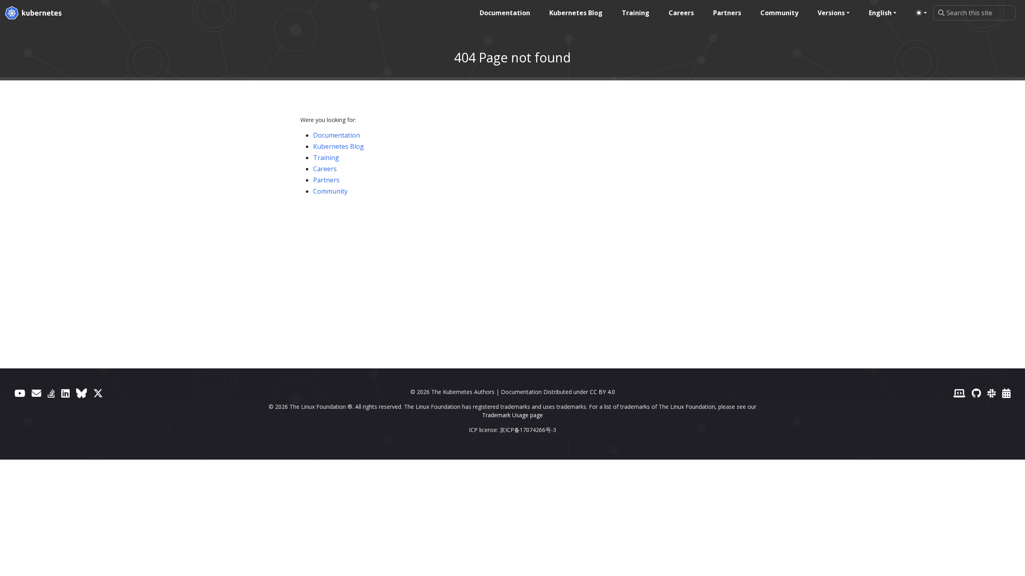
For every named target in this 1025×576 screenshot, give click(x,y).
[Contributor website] (959, 393)
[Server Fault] (51, 393)
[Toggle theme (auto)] (921, 13)
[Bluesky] (81, 393)
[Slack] (991, 393)
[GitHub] (976, 393)
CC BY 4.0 (602, 392)
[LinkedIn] (65, 393)
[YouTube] (19, 393)
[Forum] (36, 393)
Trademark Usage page (512, 415)
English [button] (880, 12)
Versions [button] (831, 12)
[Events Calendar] (1006, 393)
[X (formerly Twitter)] (98, 393)
